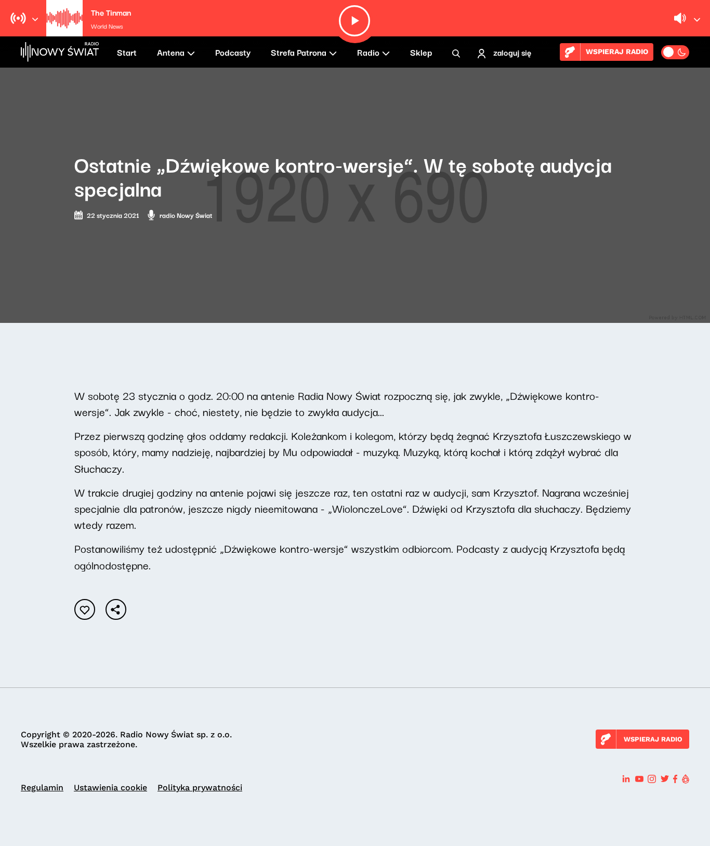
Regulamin (42, 787)
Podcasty (233, 52)
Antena (171, 52)
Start (127, 52)
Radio (368, 52)
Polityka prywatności (199, 787)
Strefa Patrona (298, 52)
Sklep (421, 52)
